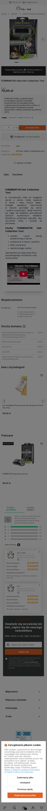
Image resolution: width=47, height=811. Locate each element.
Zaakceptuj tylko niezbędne (25, 780)
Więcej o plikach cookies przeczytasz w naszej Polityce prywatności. (22, 770)
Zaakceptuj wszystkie (25, 795)
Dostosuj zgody (25, 789)
